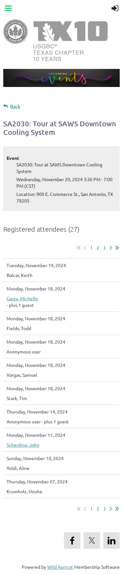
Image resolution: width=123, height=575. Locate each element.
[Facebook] (72, 540)
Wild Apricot (60, 567)
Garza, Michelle (22, 298)
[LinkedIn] (111, 540)
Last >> (117, 248)
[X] (92, 540)
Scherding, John (23, 445)
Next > (111, 248)
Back (15, 106)
